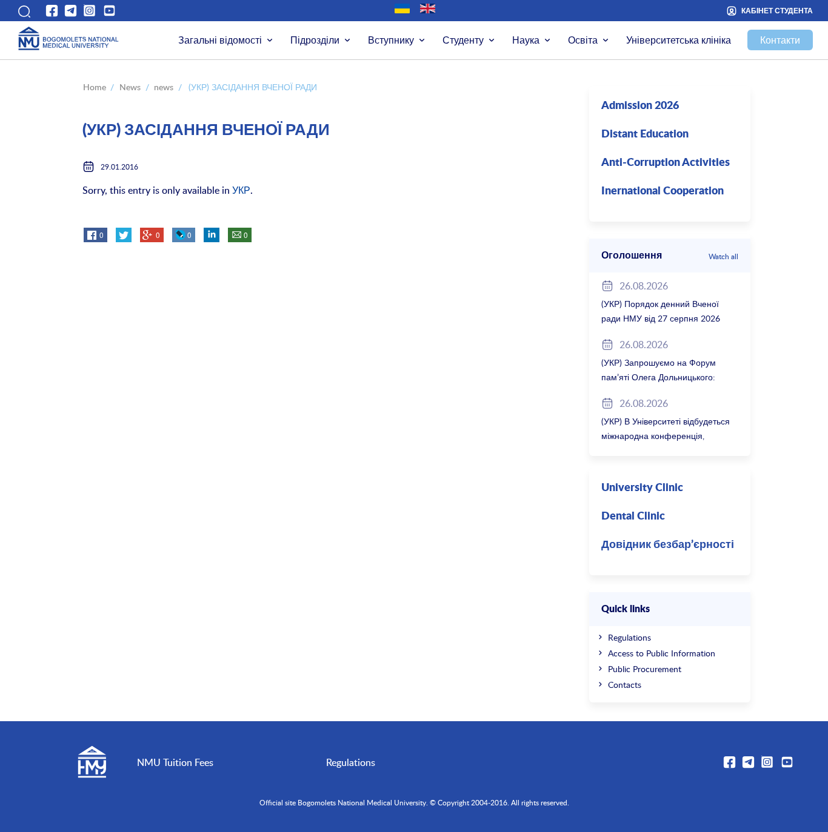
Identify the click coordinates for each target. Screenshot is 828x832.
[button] (23, 10)
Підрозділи (314, 40)
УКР (241, 190)
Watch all (723, 256)
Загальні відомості (220, 40)
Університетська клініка (678, 40)
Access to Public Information (661, 653)
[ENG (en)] (427, 8)
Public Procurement (644, 669)
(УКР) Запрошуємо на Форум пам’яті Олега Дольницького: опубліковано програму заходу (662, 377)
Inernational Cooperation (662, 191)
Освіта (583, 40)
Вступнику (391, 40)
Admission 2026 (640, 106)
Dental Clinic (633, 516)
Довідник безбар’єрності (667, 545)
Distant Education (645, 134)
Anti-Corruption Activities (665, 162)
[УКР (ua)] (402, 8)
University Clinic (642, 488)
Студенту (463, 40)
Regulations (629, 637)
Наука (525, 40)
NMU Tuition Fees (175, 762)
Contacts (624, 684)
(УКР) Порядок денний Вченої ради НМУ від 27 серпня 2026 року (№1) (660, 318)
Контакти (780, 40)
